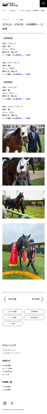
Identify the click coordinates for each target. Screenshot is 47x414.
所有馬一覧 (7, 382)
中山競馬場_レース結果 (21, 55)
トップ (4, 10)
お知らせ (13, 10)
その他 (12, 323)
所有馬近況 (34, 317)
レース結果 (13, 317)
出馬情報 (34, 311)
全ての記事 (13, 311)
